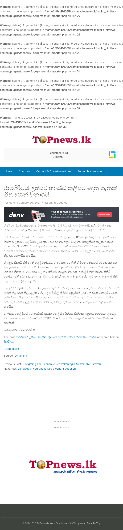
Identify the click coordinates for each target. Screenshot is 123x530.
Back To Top (94, 523)
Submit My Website (90, 171)
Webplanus (79, 523)
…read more (11, 348)
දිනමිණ (8, 341)
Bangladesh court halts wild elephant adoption (46, 368)
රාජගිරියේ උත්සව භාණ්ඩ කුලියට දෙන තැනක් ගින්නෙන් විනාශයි (56, 337)
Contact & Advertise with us (53, 171)
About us (24, 171)
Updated (62, 202)
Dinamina (21, 355)
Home (8, 171)
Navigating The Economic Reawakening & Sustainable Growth (61, 364)
